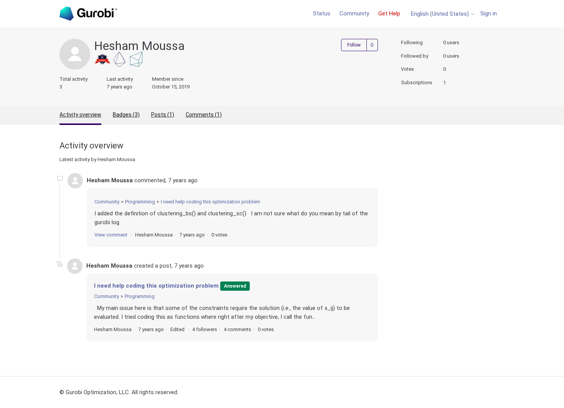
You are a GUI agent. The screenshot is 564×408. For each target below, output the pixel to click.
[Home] (88, 14)
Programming (140, 202)
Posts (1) (162, 115)
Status (321, 13)
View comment (110, 235)
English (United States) (440, 14)
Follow (354, 45)
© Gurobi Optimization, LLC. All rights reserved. (118, 392)
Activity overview (80, 115)
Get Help (389, 13)
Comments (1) (204, 115)
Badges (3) (126, 115)
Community (354, 13)
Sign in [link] (488, 13)
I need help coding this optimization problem (210, 202)
